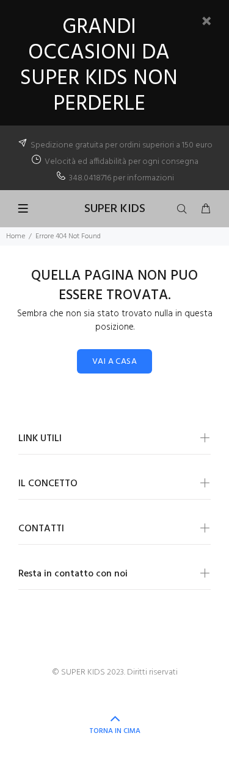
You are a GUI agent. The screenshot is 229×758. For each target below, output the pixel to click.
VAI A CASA (114, 362)
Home (15, 236)
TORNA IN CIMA (114, 731)
